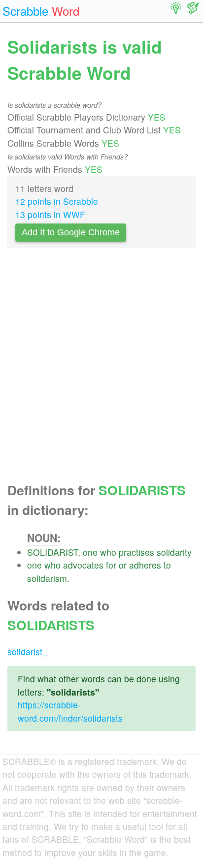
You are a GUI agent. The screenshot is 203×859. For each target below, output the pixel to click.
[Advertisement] (101, 368)
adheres (145, 565)
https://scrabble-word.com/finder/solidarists (70, 711)
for (111, 565)
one (90, 552)
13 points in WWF (50, 214)
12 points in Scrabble (56, 201)
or (123, 565)
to (167, 565)
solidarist (27, 651)
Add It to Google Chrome (71, 232)
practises (136, 552)
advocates (83, 565)
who (108, 552)
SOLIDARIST (52, 552)
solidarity (174, 552)
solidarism (47, 578)
